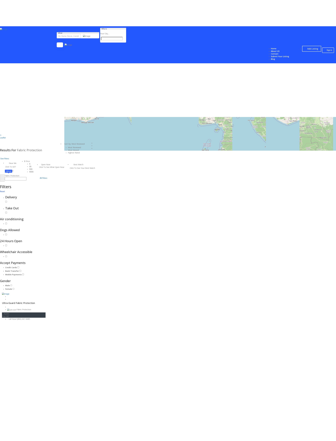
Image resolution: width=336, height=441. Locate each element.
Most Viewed (73, 150)
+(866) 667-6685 (23, 319)
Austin (6, 313)
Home (273, 48)
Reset (2, 191)
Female (9, 289)
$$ (30, 166)
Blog (273, 59)
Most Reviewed (74, 147)
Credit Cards (11, 267)
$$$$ (31, 171)
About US (275, 51)
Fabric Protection (24, 309)
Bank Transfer (12, 271)
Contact (274, 54)
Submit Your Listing (280, 56)
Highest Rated (74, 152)
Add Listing (312, 48)
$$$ (30, 169)
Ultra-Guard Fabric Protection (19, 303)
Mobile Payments (13, 274)
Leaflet (3, 138)
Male (7, 285)
